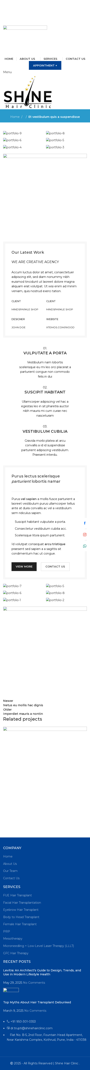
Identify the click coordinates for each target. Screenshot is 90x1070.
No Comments (34, 983)
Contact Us (11, 878)
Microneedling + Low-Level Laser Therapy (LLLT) (38, 946)
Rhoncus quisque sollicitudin (31, 822)
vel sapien (29, 499)
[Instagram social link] (47, 8)
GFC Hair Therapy (15, 953)
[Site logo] (25, 41)
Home (15, 117)
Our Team (10, 871)
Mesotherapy (12, 938)
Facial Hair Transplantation (22, 903)
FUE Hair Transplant (17, 895)
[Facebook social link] (42, 8)
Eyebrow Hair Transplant (21, 910)
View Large (83, 730)
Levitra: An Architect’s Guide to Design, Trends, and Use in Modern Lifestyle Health (42, 972)
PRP (6, 931)
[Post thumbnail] (11, 994)
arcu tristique (55, 544)
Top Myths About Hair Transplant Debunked (37, 1002)
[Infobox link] (45, 362)
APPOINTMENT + (45, 65)
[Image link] (45, 195)
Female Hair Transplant (20, 924)
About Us (10, 864)
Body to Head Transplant (21, 917)
